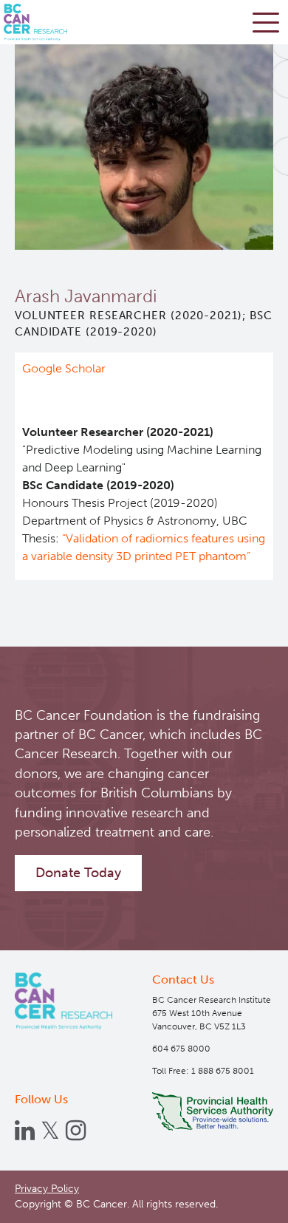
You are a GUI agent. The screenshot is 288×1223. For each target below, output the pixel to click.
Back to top (243, 1200)
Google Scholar (64, 368)
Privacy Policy (47, 1188)
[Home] (63, 1000)
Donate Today (78, 873)
